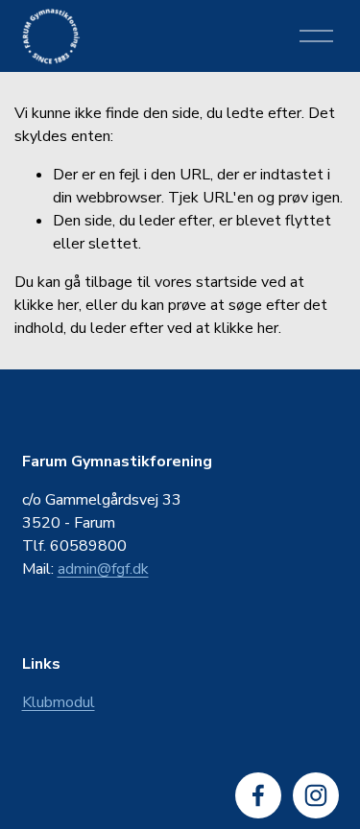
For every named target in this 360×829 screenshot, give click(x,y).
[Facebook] (258, 795)
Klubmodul (58, 702)
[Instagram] (316, 795)
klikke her (46, 305)
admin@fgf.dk (103, 569)
